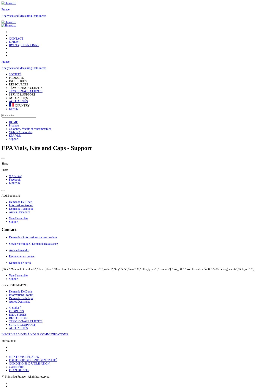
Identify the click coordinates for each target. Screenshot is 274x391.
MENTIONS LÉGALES (24, 356)
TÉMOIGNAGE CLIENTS (25, 91)
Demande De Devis (20, 291)
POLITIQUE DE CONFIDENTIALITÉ (33, 360)
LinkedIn (14, 182)
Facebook (15, 179)
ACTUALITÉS (18, 101)
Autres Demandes (19, 301)
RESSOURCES (18, 318)
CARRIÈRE (16, 366)
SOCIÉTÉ (15, 307)
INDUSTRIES (18, 314)
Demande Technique (21, 298)
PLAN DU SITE (19, 370)
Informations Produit (21, 294)
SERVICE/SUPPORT (22, 324)
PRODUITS (16, 311)
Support (13, 221)
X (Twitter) (15, 176)
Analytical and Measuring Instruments (23, 15)
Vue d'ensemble (18, 218)
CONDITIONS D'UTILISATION (29, 363)
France (5, 9)
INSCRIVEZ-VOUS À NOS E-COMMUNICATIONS (34, 334)
